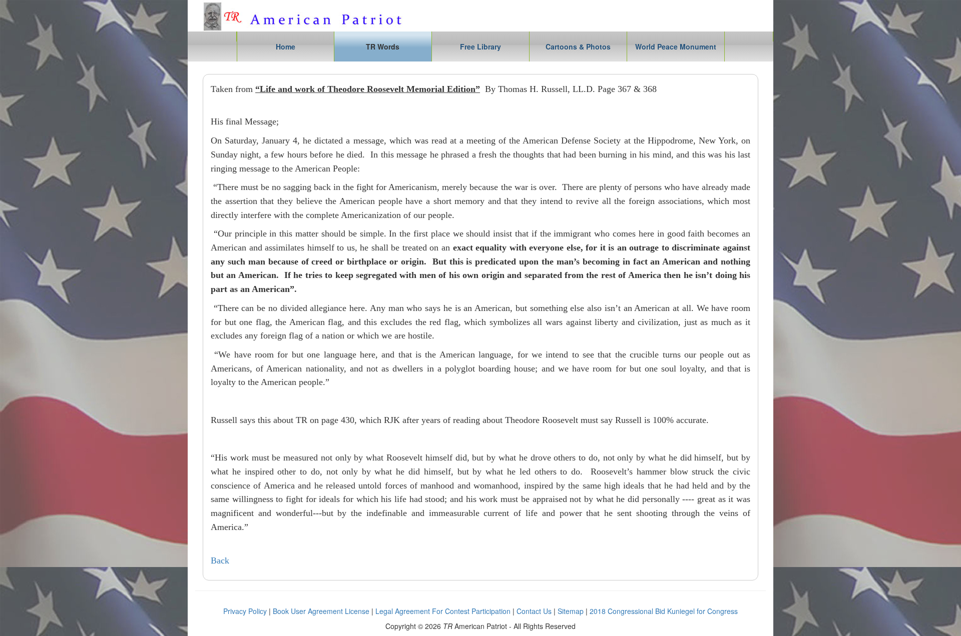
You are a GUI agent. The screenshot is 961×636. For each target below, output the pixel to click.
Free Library (480, 47)
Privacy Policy (245, 611)
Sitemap (571, 611)
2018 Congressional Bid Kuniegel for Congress (664, 611)
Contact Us (534, 611)
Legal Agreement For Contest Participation (443, 611)
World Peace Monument (675, 47)
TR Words (382, 47)
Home (285, 47)
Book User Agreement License (321, 611)
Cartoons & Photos (578, 47)
